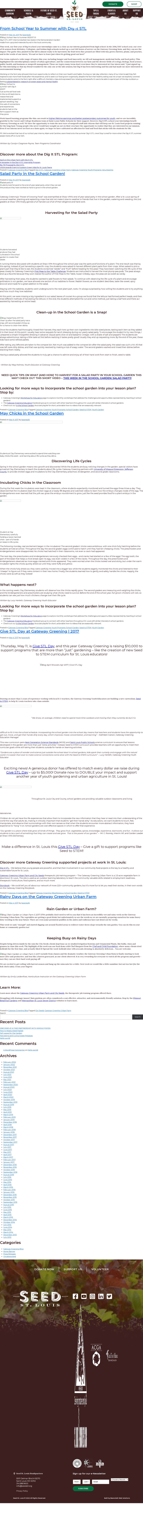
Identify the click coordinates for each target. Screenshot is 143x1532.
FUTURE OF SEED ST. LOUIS (49, 12)
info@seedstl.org (24, 1486)
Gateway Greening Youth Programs (86, 170)
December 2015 (10, 1195)
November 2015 (10, 1197)
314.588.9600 (22, 1483)
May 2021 (7, 1080)
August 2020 (8, 1087)
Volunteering (107, 170)
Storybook (5, 885)
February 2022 (9, 1062)
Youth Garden (98, 410)
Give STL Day (43, 646)
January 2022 (9, 1065)
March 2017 (8, 1157)
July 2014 (7, 1225)
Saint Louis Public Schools (82, 742)
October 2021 (9, 1070)
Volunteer (100, 1269)
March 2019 (8, 1115)
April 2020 (7, 1095)
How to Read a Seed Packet (11, 1031)
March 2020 (8, 1097)
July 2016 (7, 1177)
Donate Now (44, 1269)
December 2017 (10, 1135)
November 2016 (10, 1167)
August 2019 (8, 1105)
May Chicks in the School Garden (32, 413)
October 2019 (9, 1100)
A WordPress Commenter (14, 1050)
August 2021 (8, 1072)
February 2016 (9, 1190)
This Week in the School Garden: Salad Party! (97, 378)
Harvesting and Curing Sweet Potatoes (16, 1036)
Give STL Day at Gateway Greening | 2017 (39, 631)
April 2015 (7, 1215)
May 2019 (7, 1110)
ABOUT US (125, 12)
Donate (113, 4)
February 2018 (9, 1130)
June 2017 (7, 1150)
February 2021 (9, 1082)
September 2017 (10, 1142)
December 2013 (10, 1235)
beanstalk (27, 35)
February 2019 (9, 1117)
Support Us (73, 1269)
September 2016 (10, 1172)
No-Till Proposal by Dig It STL (12, 165)
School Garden (72, 410)
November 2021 (10, 1067)
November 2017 (10, 1137)
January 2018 (9, 1132)
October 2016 (9, 1170)
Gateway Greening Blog (18, 170)
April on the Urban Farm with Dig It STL (16, 160)
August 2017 (8, 1145)
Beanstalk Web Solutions (120, 1498)
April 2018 (7, 1125)
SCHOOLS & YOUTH (28, 12)
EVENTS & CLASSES (112, 12)
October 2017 (9, 1140)
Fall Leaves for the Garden (11, 1033)
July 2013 (7, 1237)
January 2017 (8, 1162)
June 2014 (7, 1227)
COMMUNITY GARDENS (10, 12)
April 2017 (7, 1155)
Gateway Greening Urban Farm (57, 170)
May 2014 (7, 1230)
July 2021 (7, 1075)
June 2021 (7, 1077)
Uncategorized (9, 1256)
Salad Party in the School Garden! (32, 173)
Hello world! (5, 1038)
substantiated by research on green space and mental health (32, 82)
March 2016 (8, 1187)
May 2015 (7, 1212)
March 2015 (8, 1217)
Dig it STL (4, 868)
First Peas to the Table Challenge (50, 271)
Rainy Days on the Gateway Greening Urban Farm (48, 896)
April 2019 (7, 1112)
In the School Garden (25, 406)
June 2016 (7, 1180)
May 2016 (7, 1182)
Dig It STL (39, 170)
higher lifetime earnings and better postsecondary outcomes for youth (82, 118)
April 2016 (7, 1185)
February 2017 (9, 1160)
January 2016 (8, 1192)
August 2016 (8, 1175)
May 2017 (7, 1152)
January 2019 (8, 1120)
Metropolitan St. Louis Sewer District (39, 1001)
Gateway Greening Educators (19, 403)
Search (3, 1013)
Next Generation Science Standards (42, 742)
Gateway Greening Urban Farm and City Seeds (22, 875)
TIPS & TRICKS (96, 12)
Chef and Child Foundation (105, 946)
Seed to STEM (85, 410)
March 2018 (8, 1127)
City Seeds (39, 1011)
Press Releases (9, 1254)
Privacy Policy (22, 1491)
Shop (134, 4)
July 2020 (7, 1090)
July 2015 (7, 1207)
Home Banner (9, 1251)
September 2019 (10, 1102)
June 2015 (7, 1210)
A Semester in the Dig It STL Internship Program (20, 162)
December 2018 (10, 1122)
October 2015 (9, 1200)
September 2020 (10, 1085)
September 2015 (10, 1202)
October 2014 (9, 1222)
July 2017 (7, 1147)
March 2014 (8, 1232)
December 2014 (10, 1220)
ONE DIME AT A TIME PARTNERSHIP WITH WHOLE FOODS (25, 1028)
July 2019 (7, 1107)
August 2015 (8, 1205)
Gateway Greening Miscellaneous (49, 893)
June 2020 (7, 1092)
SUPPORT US (137, 12)
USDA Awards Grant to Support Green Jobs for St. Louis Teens (26, 167)
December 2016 (10, 1165)
